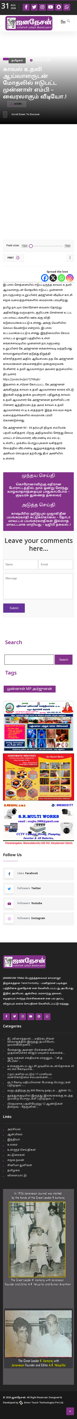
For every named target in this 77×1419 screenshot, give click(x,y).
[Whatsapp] (61, 278)
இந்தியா (13, 1139)
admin (18, 104)
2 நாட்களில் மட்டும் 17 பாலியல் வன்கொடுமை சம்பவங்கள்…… (29, 1076)
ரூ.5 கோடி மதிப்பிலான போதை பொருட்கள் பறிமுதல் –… (39, 1084)
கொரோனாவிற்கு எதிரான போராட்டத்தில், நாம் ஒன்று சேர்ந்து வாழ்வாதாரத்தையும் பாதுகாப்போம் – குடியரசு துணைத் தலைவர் (38, 490)
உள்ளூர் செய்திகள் (21, 1150)
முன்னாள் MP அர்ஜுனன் (29, 689)
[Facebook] (45, 278)
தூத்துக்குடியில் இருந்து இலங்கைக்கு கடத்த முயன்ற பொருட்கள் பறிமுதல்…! (40, 1097)
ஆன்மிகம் (14, 1134)
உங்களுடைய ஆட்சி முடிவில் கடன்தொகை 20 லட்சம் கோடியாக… (40, 1068)
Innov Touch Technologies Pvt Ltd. (43, 1402)
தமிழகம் (17, 60)
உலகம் (12, 1144)
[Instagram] (70, 278)
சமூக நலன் (15, 1160)
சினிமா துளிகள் (19, 1165)
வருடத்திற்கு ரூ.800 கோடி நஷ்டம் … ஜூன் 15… (40, 1090)
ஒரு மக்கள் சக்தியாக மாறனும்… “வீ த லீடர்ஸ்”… (34, 1060)
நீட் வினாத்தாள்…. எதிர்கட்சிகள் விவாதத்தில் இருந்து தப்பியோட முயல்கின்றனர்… (31, 1041)
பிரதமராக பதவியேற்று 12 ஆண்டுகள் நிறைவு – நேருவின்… (35, 1105)
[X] (53, 278)
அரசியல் (14, 1129)
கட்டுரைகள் (16, 1155)
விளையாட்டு (17, 1175)
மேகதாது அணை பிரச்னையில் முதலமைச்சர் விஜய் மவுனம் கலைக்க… (36, 1052)
